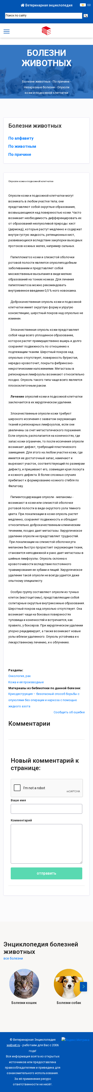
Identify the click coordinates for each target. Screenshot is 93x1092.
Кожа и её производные (26, 682)
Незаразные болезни (39, 87)
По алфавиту (21, 138)
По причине (61, 81)
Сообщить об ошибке (69, 712)
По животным (22, 146)
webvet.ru (13, 1045)
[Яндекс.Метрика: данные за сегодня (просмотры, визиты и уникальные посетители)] (75, 1040)
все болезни (13, 958)
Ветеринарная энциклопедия (48, 5)
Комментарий (21, 820)
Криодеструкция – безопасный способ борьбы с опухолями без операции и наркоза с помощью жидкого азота (43, 700)
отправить (46, 873)
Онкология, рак (19, 676)
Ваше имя (18, 800)
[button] (83, 987)
